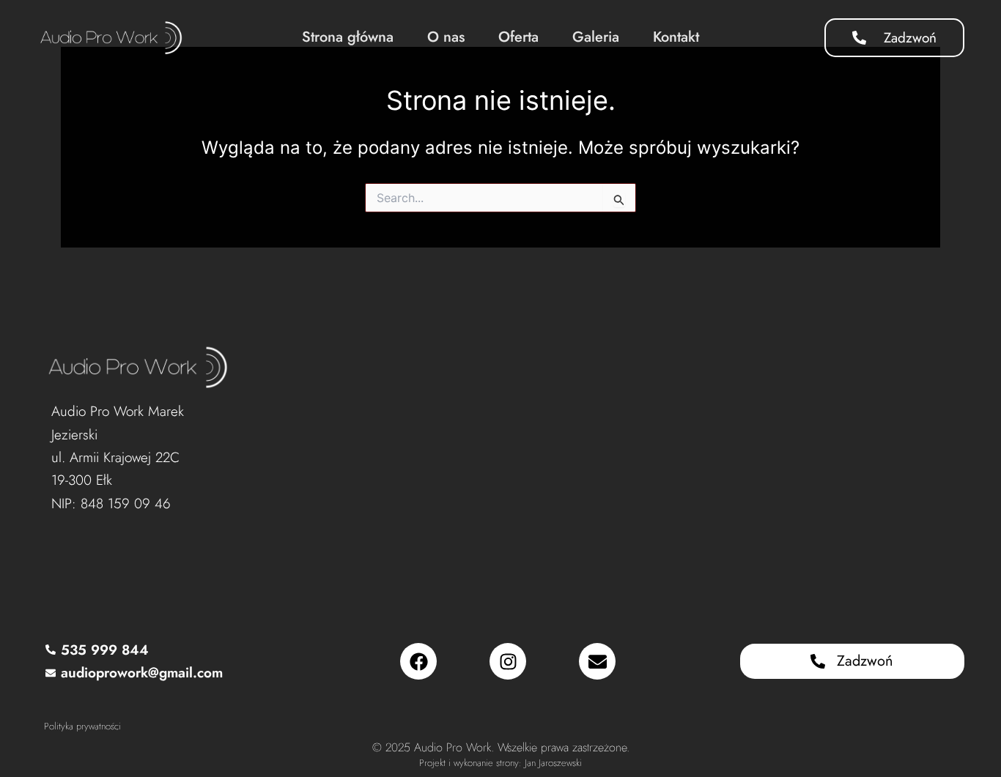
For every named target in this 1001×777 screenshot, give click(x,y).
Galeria (595, 37)
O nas (446, 37)
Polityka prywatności (82, 726)
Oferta (518, 37)
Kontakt (676, 37)
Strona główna (348, 37)
